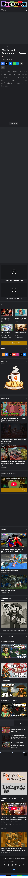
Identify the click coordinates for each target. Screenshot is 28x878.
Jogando (8, 46)
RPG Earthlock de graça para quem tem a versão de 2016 (21, 318)
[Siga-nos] (25, 754)
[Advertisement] (14, 28)
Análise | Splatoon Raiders (9, 570)
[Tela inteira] (25, 490)
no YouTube (9, 817)
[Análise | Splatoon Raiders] (14, 561)
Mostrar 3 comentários (14, 343)
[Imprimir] (3, 67)
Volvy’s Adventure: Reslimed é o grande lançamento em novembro (18, 729)
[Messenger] (10, 63)
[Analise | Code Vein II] (14, 582)
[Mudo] (22, 490)
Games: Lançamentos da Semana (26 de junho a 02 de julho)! (7, 318)
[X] (6, 63)
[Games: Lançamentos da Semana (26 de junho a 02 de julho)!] (7, 312)
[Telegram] (17, 63)
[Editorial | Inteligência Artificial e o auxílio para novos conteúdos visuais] (14, 839)
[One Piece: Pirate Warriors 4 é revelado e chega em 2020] (7, 327)
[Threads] (21, 354)
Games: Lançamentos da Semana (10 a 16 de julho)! (20, 334)
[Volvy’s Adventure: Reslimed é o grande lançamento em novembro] (14, 409)
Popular (21, 723)
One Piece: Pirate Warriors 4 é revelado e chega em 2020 (7, 334)
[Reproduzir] (3, 490)
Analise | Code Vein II (8, 591)
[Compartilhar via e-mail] (21, 63)
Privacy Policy (19, 877)
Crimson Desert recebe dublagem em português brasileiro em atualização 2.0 (13, 463)
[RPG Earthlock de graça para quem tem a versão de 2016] (21, 312)
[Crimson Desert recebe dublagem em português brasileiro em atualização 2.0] (14, 452)
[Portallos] (14, 4)
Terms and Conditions (10, 877)
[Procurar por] (26, 10)
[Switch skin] (23, 10)
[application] (14, 484)
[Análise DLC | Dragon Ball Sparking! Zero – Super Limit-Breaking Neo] (14, 540)
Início (4, 46)
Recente (7, 723)
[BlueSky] (24, 354)
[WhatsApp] (14, 63)
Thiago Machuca (7, 57)
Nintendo (14, 123)
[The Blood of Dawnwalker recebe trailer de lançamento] (14, 430)
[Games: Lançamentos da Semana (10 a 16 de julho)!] (21, 327)
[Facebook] (3, 63)
